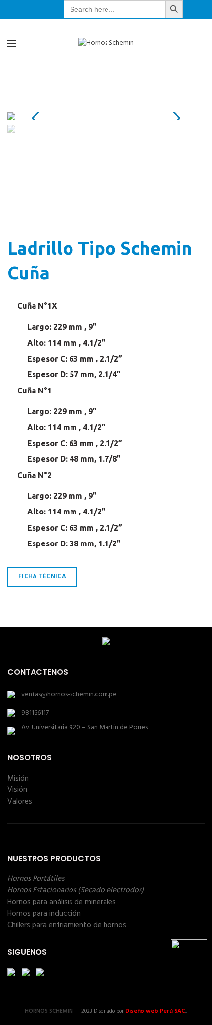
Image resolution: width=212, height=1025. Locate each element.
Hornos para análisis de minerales (61, 902)
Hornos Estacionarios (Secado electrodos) (75, 890)
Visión (17, 790)
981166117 (35, 713)
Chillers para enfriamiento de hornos (66, 925)
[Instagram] (47, 9)
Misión (18, 778)
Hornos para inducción (44, 914)
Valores (19, 802)
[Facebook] (35, 9)
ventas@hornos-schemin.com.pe (69, 694)
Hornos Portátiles (35, 879)
